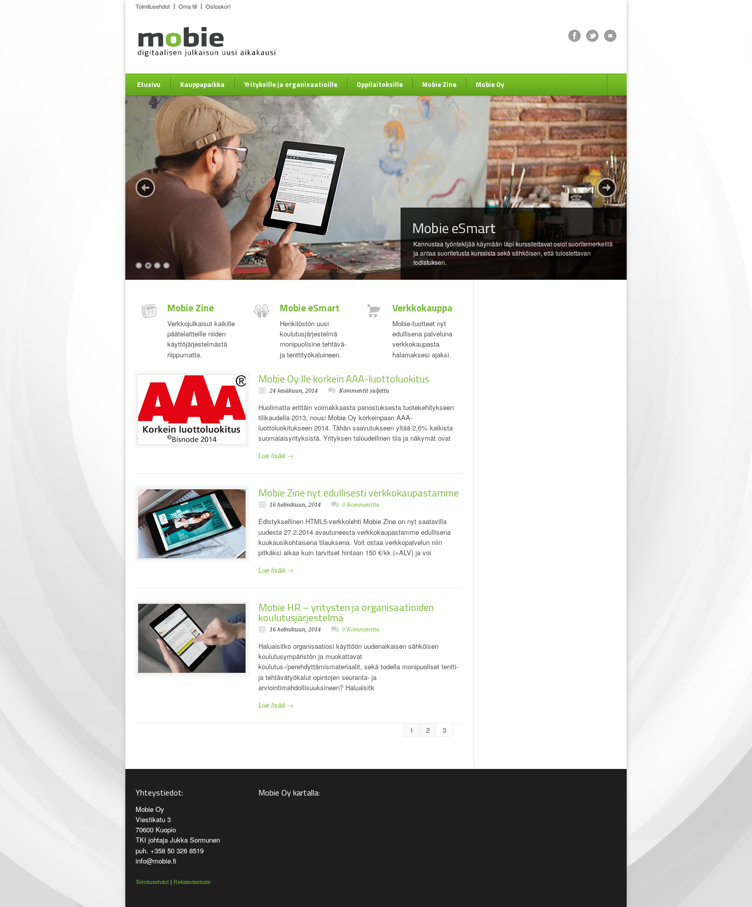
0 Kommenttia (360, 505)
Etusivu (149, 84)
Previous (145, 187)
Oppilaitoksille (380, 84)
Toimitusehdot (153, 6)
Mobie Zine (439, 84)
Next (606, 187)
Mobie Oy (490, 84)
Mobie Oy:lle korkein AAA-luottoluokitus (343, 379)
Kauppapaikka (202, 84)
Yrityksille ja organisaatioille (290, 84)
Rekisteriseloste (192, 882)
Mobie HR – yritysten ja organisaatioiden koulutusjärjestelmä (346, 612)
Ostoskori (218, 6)
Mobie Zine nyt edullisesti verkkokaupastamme (358, 493)
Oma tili (188, 6)
